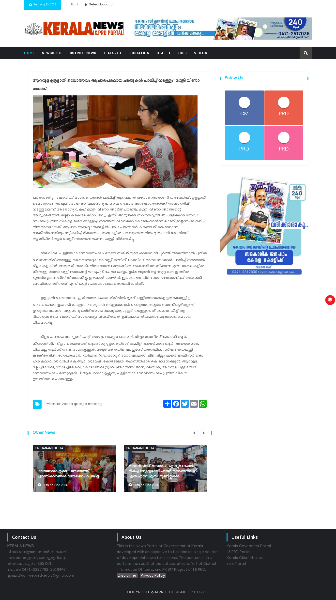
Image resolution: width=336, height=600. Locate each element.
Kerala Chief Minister (245, 558)
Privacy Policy (153, 576)
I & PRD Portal (238, 552)
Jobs (182, 53)
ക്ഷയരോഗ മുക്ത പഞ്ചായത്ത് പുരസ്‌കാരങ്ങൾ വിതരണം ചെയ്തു (69, 474)
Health (163, 53)
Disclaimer (127, 576)
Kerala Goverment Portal (249, 546)
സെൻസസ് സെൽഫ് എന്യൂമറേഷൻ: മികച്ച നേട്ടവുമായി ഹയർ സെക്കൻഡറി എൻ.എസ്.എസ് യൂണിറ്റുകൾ (163, 471)
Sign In (74, 4)
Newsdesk (51, 53)
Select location (101, 5)
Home (29, 53)
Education (139, 53)
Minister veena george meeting (74, 404)
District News (82, 53)
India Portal (236, 564)
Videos (200, 53)
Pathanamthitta (49, 448)
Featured (112, 53)
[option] (74, 468)
